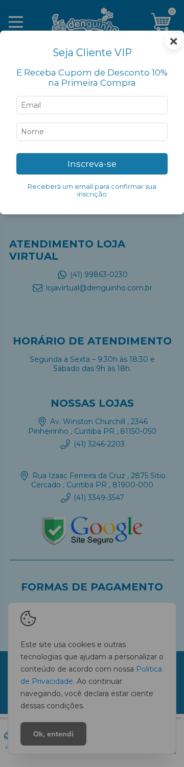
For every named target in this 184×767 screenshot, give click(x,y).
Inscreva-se (92, 164)
